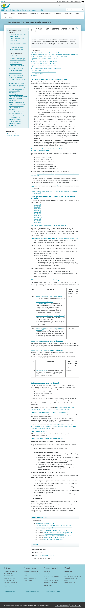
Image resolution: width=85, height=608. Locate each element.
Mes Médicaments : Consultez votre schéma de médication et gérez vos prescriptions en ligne (17, 85)
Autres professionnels (30, 578)
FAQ (4, 17)
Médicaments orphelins (16, 47)
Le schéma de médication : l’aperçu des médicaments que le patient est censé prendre (17, 79)
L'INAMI (77, 13)
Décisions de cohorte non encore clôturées (44, 65)
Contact (51, 5)
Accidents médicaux (9, 578)
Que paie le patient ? (38, 70)
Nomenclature (34, 13)
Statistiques (68, 13)
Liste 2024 (37, 208)
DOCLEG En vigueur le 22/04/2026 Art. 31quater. (57, 532)
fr (4, 1)
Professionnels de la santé (31, 571)
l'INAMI (67, 568)
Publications (58, 13)
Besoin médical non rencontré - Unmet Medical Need (18, 52)
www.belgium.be (76, 1)
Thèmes (14, 13)
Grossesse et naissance (10, 582)
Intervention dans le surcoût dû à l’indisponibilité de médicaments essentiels (17, 117)
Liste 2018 (37, 219)
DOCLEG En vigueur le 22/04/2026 (54, 534)
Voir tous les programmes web (52, 591)
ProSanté (46, 574)
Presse (55, 5)
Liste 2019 (37, 217)
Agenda (60, 5)
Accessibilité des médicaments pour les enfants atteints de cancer (17, 63)
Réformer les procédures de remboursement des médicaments (16, 90)
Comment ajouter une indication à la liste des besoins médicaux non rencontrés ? (55, 54)
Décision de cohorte (41, 370)
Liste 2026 (37, 205)
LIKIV (10, 17)
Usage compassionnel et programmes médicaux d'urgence (17, 134)
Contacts (34, 75)
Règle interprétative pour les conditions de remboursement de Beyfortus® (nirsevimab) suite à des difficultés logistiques (17, 106)
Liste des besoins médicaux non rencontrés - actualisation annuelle (51, 56)
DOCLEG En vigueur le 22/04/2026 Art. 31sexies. (56, 535)
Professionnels (22, 13)
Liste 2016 (37, 222)
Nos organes (67, 574)
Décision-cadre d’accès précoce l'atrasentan (48, 296)
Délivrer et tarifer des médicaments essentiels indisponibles (15, 123)
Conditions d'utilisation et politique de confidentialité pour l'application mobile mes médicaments (18, 97)
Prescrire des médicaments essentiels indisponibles (16, 112)
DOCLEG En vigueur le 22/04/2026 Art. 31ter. (53, 530)
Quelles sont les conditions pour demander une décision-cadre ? (50, 60)
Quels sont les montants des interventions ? (44, 72)
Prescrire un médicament (16, 68)
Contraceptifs (13, 41)
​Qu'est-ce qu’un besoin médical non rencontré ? (45, 53)
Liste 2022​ (37, 212)
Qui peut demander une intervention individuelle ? (46, 68)
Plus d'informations (61, 605)
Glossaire (65, 5)
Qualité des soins (9, 576)
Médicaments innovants (16, 56)
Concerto (46, 588)
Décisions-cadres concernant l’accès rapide (44, 63)
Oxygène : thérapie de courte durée (18, 44)
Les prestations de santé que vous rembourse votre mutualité (52, 21)
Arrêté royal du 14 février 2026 (44, 523)
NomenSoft (47, 571)
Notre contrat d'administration (72, 576)
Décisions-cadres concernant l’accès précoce (44, 61)
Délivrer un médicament (15, 70)
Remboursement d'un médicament (16, 22)
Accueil (5, 13)
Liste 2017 (37, 221)
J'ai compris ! (74, 605)
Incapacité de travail (9, 580)
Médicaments (71, 21)
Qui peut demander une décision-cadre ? (43, 67)
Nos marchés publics (69, 582)
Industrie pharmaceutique (16, 75)
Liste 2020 (37, 215)
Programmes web (46, 13)
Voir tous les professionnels (32, 591)
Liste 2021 (37, 214)
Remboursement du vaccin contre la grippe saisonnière (17, 59)
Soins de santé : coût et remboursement (26, 21)
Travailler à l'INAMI (79, 5)
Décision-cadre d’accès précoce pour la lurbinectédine (44, 302)
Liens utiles (71, 5)
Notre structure (68, 571)
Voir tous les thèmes (10, 591)
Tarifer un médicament (15, 73)
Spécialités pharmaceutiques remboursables (18, 35)
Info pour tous (28, 580)
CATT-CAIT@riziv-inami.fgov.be (45, 555)
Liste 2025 (37, 207)
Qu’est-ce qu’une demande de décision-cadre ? (45, 58)
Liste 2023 (37, 210)
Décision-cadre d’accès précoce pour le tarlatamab (50, 316)
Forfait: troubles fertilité (16, 49)
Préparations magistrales (17, 38)
